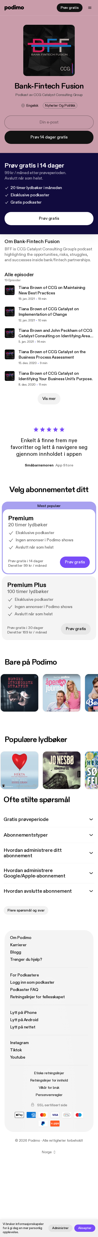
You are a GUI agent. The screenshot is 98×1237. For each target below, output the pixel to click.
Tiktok (16, 1050)
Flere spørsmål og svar (26, 910)
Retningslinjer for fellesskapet (37, 997)
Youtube (17, 1057)
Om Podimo (20, 937)
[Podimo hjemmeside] (14, 8)
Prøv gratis (70, 7)
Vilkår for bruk (49, 1087)
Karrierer (18, 945)
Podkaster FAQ (24, 989)
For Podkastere (24, 975)
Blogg (15, 952)
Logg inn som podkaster (32, 982)
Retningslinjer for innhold (49, 1080)
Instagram (19, 1042)
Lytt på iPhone (23, 1012)
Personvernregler (49, 1095)
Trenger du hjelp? (26, 959)
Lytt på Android (24, 1020)
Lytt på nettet (22, 1027)
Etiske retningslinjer (49, 1073)
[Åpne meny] (89, 7)
